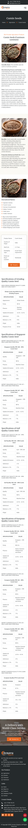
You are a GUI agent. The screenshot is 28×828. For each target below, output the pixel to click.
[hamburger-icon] (25, 8)
